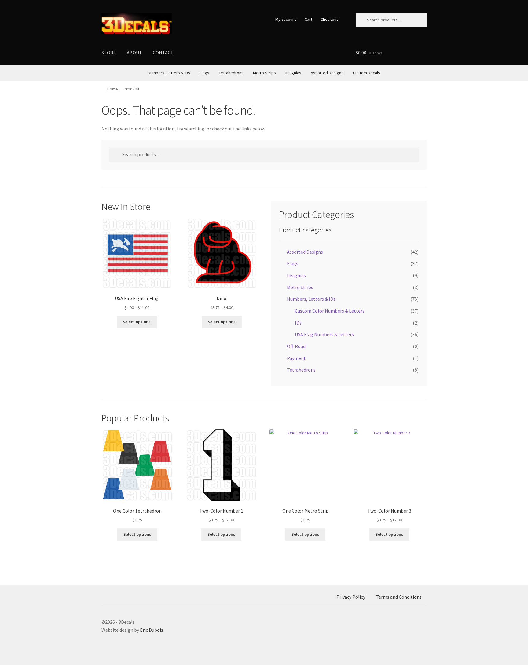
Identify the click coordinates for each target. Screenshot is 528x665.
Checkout (329, 19)
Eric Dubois (151, 630)
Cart (308, 19)
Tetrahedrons (231, 72)
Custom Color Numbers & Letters (330, 311)
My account (285, 19)
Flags (204, 72)
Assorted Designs (327, 72)
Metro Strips (264, 72)
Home (112, 89)
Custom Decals (366, 72)
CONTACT (163, 53)
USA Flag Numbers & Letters (324, 334)
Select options (137, 322)
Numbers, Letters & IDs (169, 72)
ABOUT (134, 53)
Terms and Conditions (399, 597)
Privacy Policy (350, 597)
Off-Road (296, 346)
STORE (108, 53)
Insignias (293, 72)
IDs (298, 323)
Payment (296, 358)
